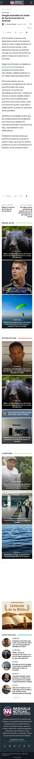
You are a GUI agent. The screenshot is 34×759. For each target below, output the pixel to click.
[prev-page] (3, 332)
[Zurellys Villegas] (3, 24)
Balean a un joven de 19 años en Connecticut (8, 209)
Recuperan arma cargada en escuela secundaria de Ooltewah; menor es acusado (17, 439)
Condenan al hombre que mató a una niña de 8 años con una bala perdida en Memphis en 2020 (17, 371)
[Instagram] (10, 746)
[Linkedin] (14, 746)
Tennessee (16, 366)
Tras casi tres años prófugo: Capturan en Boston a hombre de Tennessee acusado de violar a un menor (17, 486)
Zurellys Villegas (11, 24)
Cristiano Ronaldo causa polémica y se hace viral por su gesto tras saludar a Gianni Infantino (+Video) (17, 290)
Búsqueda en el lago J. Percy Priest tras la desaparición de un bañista (17, 555)
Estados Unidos (17, 481)
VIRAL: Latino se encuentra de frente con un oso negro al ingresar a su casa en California (17, 255)
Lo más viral (17, 251)
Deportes (17, 285)
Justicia (15, 685)
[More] (26, 32)
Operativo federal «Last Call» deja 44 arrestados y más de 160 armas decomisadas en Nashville (22, 690)
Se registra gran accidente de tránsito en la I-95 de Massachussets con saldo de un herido (25, 212)
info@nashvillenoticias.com (17, 741)
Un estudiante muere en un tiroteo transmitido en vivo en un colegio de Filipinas (17, 520)
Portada (17, 435)
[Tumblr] (24, 746)
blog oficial (8, 67)
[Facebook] (5, 746)
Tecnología (8, 9)
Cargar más (16, 697)
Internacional (16, 516)
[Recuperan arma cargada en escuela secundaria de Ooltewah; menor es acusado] (17, 427)
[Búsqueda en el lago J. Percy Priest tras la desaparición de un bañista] (17, 542)
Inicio (3, 9)
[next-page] (6, 332)
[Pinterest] (19, 746)
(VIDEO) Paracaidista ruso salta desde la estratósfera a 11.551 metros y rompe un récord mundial (17, 324)
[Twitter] (29, 746)
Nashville (17, 552)
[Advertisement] (17, 171)
